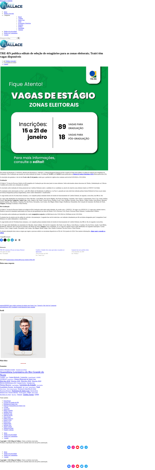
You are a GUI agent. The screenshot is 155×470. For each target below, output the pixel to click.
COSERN (38, 377)
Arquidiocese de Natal (21, 369)
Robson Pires (7, 423)
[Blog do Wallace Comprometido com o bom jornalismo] (11, 8)
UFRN (37, 394)
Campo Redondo (14, 377)
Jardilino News (8, 412)
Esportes (20, 25)
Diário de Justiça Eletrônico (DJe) (83, 174)
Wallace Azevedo (9, 13)
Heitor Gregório (8, 410)
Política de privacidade (10, 31)
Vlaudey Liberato (9, 430)
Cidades (20, 18)
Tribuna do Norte (8, 428)
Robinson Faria (4, 392)
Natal (38, 387)
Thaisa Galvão (8, 426)
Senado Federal (22, 392)
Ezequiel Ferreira (21, 383)
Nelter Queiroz (3, 388)
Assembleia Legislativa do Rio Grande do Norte (22, 373)
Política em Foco (8, 418)
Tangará (19, 394)
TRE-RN (32, 259)
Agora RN (7, 409)
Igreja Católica (40, 385)
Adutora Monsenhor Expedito (7, 369)
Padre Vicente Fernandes (12, 388)
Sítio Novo (14, 394)
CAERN (2, 377)
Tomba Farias (28, 394)
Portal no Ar (7, 422)
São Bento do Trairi (5, 394)
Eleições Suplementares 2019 (8, 383)
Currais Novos (10, 379)
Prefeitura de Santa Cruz (21, 391)
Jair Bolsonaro (18, 387)
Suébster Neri (7, 425)
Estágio (8, 259)
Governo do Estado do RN (11, 402)
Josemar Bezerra (32, 387)
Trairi (19, 21)
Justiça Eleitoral (15, 259)
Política (20, 26)
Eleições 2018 (5, 381)
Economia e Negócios (24, 23)
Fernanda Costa (31, 383)
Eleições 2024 (36, 381)
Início (5, 12)
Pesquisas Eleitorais (5, 390)
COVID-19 (3, 379)
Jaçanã (26, 387)
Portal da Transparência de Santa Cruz (14, 405)
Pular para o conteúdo (6, 1)
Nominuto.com (8, 413)
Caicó (7, 377)
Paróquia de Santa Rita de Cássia (27, 389)
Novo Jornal (7, 417)
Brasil (20, 17)
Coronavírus (23, 377)
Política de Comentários (10, 33)
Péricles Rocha (34, 390)
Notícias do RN (8, 415)
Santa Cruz (21, 20)
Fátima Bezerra (5, 385)
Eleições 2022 (26, 381)
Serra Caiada (35, 392)
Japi (23, 387)
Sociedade (21, 28)
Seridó (29, 392)
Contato (6, 35)
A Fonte (6, 407)
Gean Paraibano (15, 385)
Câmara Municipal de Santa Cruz (25, 379)
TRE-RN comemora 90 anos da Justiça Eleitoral (12, 250)
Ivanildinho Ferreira (6, 387)
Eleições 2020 (15, 381)
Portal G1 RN (7, 420)
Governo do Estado (28, 385)
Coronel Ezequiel (31, 377)
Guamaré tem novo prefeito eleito (80, 250)
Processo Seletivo (25, 259)
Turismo (20, 29)
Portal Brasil (7, 401)
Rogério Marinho (13, 392)
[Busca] (18, 38)
